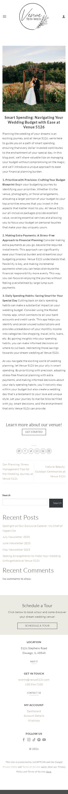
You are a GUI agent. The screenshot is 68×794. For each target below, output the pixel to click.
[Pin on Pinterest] (43, 451)
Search (6, 495)
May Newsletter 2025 (16, 549)
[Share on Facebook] (25, 451)
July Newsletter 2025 (16, 537)
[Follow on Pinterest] (39, 740)
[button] (4, 16)
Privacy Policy (9, 766)
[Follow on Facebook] (24, 740)
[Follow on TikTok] (34, 740)
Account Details (34, 715)
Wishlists (34, 720)
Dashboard (34, 711)
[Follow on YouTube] (44, 740)
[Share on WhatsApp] (19, 451)
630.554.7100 (34, 684)
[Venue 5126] (34, 16)
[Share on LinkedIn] (49, 451)
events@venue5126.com (34, 679)
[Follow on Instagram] (29, 740)
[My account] (64, 16)
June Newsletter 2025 (16, 543)
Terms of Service (31, 766)
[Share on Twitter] (31, 451)
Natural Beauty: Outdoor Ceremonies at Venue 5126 (50, 471)
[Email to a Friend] (37, 451)
